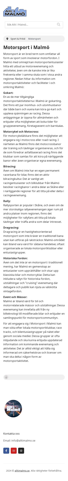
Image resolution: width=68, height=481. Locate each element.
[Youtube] (14, 451)
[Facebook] (6, 451)
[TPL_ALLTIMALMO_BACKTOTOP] (62, 474)
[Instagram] (21, 451)
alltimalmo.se (22, 470)
